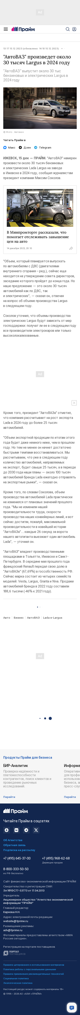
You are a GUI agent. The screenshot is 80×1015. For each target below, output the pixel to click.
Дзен (27, 147)
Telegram (45, 147)
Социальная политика (16, 978)
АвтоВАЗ (33, 617)
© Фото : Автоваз (13, 132)
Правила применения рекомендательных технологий (33, 973)
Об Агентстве (12, 840)
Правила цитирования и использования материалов (33, 964)
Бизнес (19, 617)
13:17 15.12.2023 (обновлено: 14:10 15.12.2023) (31, 48)
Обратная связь (14, 845)
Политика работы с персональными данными (29, 969)
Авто (6, 617)
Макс (11, 147)
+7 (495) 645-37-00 (17, 858)
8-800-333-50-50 (16, 871)
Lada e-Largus (52, 617)
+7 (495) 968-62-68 (56, 860)
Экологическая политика (17, 983)
